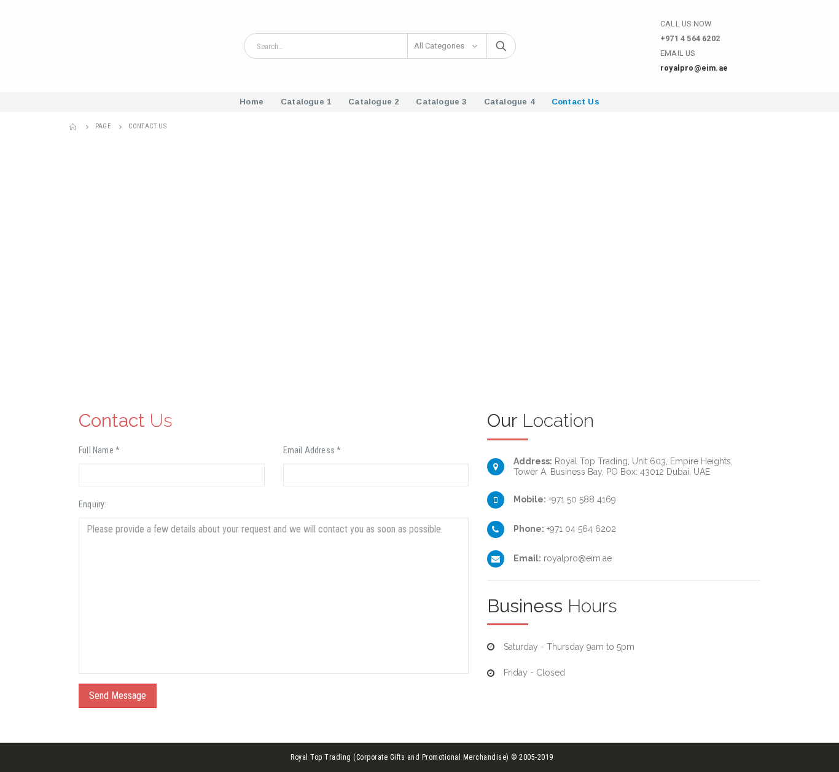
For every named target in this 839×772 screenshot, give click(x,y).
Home (251, 101)
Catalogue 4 (509, 101)
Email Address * (312, 450)
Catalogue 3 (441, 101)
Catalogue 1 (306, 101)
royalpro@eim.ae (694, 67)
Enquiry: (93, 504)
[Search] (501, 46)
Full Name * (99, 450)
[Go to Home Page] (73, 126)
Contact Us (575, 101)
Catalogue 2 (373, 101)
